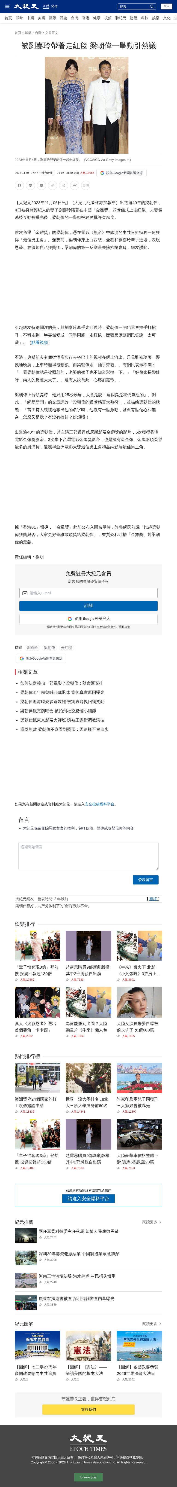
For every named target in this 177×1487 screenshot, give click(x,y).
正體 (46, 6)
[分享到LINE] (30, 186)
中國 (30, 18)
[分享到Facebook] (19, 186)
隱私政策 (124, 627)
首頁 (8, 18)
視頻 (108, 18)
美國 (41, 18)
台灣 (74, 18)
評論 (63, 18)
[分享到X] (41, 186)
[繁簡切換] (85, 186)
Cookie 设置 (88, 1477)
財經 (133, 18)
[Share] (17, 980)
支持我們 (88, 1409)
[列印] (63, 186)
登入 (166, 6)
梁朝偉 (49, 648)
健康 (96, 18)
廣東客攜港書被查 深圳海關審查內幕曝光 (77, 1298)
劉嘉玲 (32, 648)
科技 (144, 18)
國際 (52, 18)
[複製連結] (52, 185)
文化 (167, 18)
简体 (54, 6)
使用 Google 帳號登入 (92, 619)
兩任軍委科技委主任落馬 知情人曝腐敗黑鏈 (79, 1231)
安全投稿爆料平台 (99, 804)
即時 (19, 18)
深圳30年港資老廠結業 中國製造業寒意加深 (79, 1253)
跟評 (153, 899)
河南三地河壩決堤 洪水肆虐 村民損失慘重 (77, 1276)
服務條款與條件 (106, 627)
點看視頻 (39, 342)
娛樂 (155, 18)
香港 (85, 18)
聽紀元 (120, 18)
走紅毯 (66, 648)
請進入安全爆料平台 (88, 1198)
